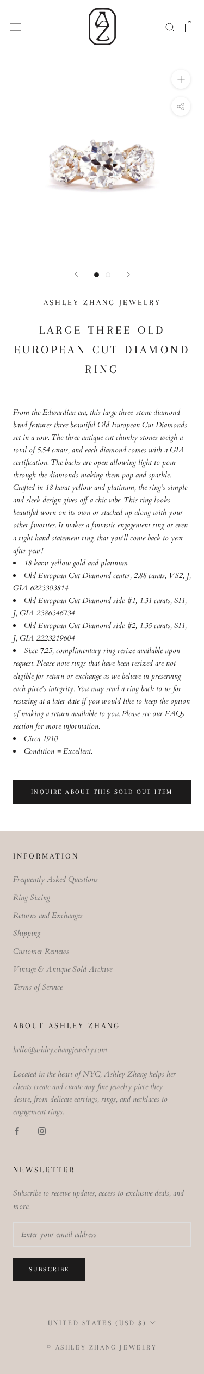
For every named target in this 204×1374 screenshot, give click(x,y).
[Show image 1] (96, 274)
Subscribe (49, 1269)
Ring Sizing (31, 897)
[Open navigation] (15, 26)
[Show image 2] (108, 274)
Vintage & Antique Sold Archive (62, 969)
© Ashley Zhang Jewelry (102, 1347)
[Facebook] (17, 1130)
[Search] (170, 27)
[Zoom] (180, 79)
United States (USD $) (97, 1323)
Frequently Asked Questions (55, 879)
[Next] (128, 274)
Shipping (26, 933)
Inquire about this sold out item (102, 791)
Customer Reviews (41, 951)
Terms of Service (38, 987)
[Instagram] (42, 1130)
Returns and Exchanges (48, 915)
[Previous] (76, 274)
